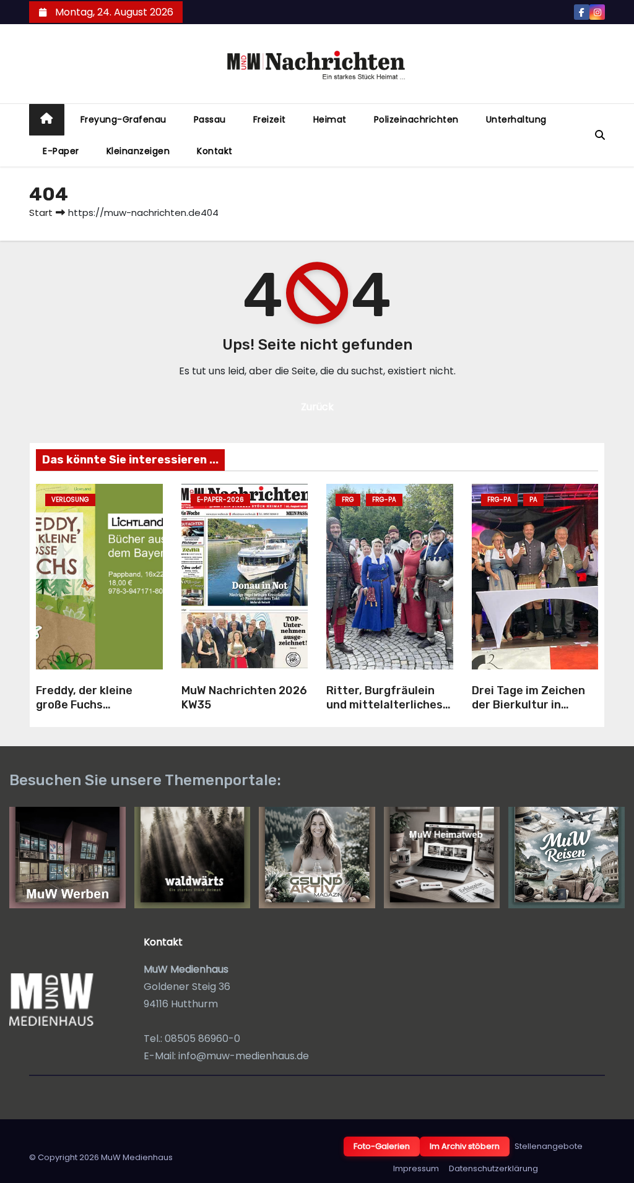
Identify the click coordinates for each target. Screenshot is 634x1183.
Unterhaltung (516, 119)
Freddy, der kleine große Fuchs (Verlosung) (84, 704)
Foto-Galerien (382, 1146)
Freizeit (269, 119)
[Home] (46, 120)
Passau (210, 119)
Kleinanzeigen (138, 151)
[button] (600, 135)
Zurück (317, 407)
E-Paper (61, 151)
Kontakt (215, 151)
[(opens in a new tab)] (244, 576)
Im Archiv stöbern (465, 1146)
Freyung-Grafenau (123, 119)
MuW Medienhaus (137, 1157)
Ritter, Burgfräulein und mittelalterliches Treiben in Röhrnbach (384, 704)
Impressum (416, 1168)
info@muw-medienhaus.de (243, 1056)
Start (41, 212)
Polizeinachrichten (416, 119)
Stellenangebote (549, 1146)
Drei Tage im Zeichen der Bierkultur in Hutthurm (528, 704)
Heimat (330, 119)
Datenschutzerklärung (493, 1168)
